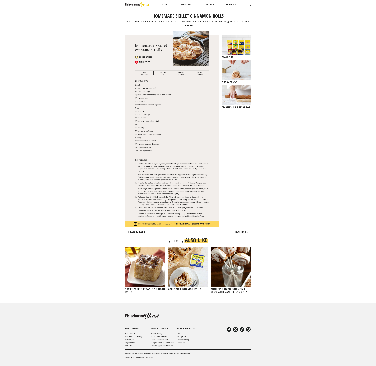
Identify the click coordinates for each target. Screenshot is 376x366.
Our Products (130, 333)
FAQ (178, 333)
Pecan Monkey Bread (159, 336)
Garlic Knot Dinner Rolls (159, 340)
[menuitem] (165, 4)
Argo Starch (130, 343)
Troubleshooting (183, 340)
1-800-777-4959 (129, 357)
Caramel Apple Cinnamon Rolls (162, 346)
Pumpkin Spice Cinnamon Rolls (162, 343)
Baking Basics (182, 336)
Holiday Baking (156, 333)
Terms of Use (149, 357)
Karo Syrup (130, 340)
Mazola (128, 346)
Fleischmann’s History (133, 336)
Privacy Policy (140, 357)
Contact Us (181, 343)
